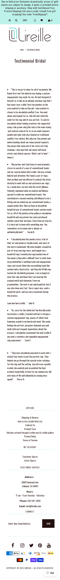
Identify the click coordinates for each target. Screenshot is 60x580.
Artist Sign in (30, 460)
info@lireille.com (33, 506)
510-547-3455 (34, 500)
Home (22, 50)
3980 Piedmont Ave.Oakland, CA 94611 (30, 484)
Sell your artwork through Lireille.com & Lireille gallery (30, 432)
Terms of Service (30, 440)
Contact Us (30, 425)
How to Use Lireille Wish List (30, 421)
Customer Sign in (30, 456)
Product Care (30, 429)
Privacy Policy (30, 436)
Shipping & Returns (30, 417)
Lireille (28, 568)
